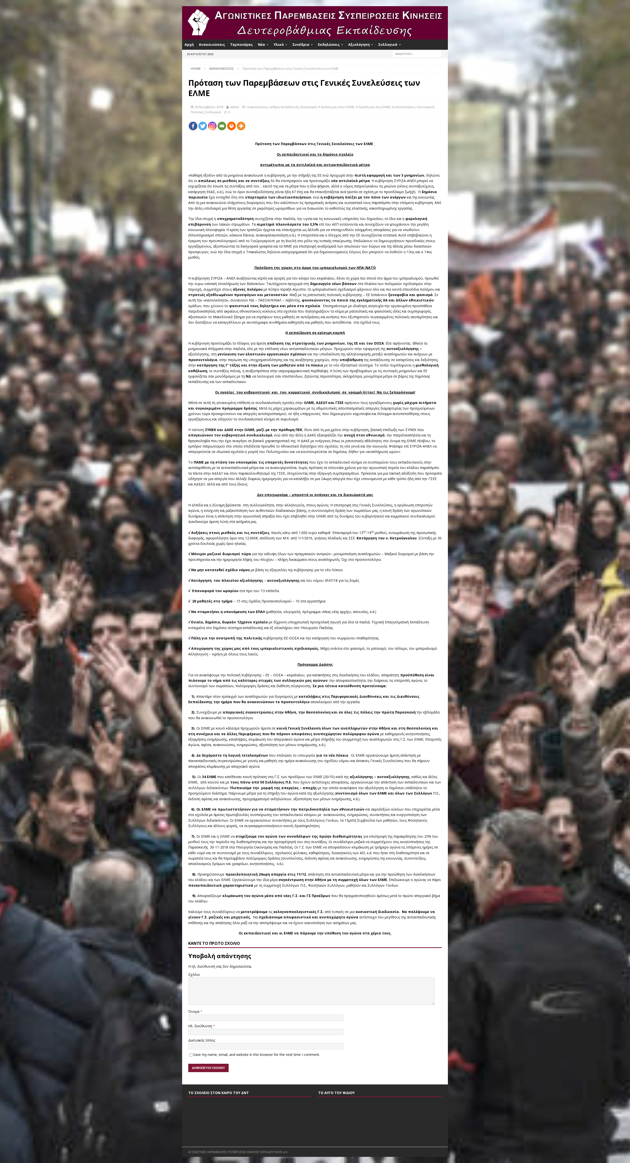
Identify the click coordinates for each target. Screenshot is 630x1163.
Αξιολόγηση (359, 44)
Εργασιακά (308, 107)
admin (234, 107)
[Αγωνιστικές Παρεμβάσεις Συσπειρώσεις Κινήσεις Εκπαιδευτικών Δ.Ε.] (315, 36)
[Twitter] (202, 126)
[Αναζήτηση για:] (417, 53)
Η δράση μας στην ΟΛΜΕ (336, 107)
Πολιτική (197, 112)
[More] (241, 126)
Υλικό (279, 44)
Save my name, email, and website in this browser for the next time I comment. (256, 1054)
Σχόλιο (194, 974)
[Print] (231, 126)
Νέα (261, 44)
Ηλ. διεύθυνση (200, 1026)
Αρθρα (274, 107)
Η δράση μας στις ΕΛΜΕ (373, 107)
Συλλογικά (387, 44)
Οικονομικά (425, 107)
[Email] (222, 126)
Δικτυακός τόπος (201, 1040)
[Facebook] (193, 126)
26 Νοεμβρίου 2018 (209, 107)
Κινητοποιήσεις (403, 107)
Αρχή (189, 44)
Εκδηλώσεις (329, 44)
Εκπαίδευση (290, 107)
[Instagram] (212, 126)
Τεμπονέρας (241, 44)
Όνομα (194, 1011)
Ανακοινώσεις (212, 44)
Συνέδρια (300, 44)
